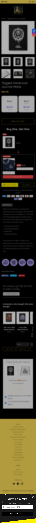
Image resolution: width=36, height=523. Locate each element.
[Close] (33, 497)
